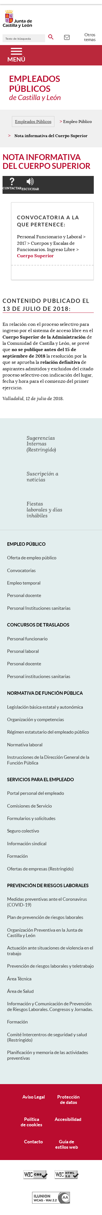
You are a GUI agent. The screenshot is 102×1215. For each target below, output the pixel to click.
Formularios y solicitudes (31, 818)
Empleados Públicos (33, 121)
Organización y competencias (35, 719)
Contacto (33, 1141)
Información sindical (26, 843)
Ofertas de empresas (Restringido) (40, 868)
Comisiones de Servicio (29, 805)
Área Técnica (19, 978)
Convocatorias (21, 570)
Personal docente (24, 595)
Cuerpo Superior (35, 256)
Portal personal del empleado (35, 793)
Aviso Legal (33, 1096)
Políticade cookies (31, 1122)
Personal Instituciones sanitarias (39, 608)
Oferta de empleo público (31, 557)
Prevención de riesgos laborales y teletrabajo (50, 965)
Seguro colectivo (23, 830)
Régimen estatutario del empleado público (48, 731)
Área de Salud (20, 991)
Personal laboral (23, 651)
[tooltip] (66, 36)
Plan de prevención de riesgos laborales (45, 917)
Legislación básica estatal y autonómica (45, 707)
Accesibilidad (68, 1119)
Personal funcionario (27, 638)
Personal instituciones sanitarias (38, 676)
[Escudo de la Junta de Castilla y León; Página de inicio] (17, 26)
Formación (17, 856)
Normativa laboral (24, 744)
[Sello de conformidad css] (35, 1177)
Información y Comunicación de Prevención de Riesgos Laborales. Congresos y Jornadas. (50, 1006)
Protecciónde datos (68, 1099)
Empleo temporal (24, 582)
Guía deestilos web (66, 1144)
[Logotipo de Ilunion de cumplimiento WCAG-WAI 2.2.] (51, 1202)
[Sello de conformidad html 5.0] (66, 1177)
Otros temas (90, 37)
